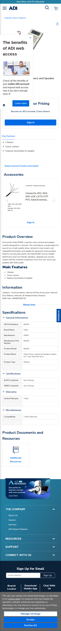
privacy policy (14, 598)
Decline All (30, 625)
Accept (30, 619)
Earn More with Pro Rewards (30, 1)
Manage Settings (30, 613)
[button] (59, 315)
